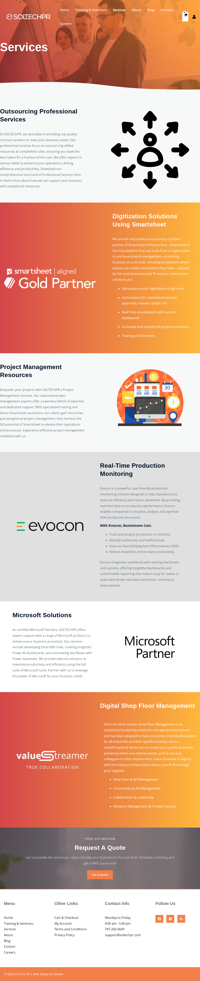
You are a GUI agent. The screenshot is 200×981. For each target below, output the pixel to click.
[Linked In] (181, 919)
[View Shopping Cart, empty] (185, 17)
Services (119, 10)
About (136, 10)
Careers (65, 23)
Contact (167, 10)
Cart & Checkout (66, 917)
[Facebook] (159, 919)
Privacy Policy (64, 935)
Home (64, 10)
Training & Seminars (91, 10)
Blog (150, 10)
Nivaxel (58, 974)
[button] (100, 874)
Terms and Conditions (70, 929)
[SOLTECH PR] (28, 16)
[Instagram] (170, 919)
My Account (63, 923)
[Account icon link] (194, 17)
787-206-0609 (114, 929)
